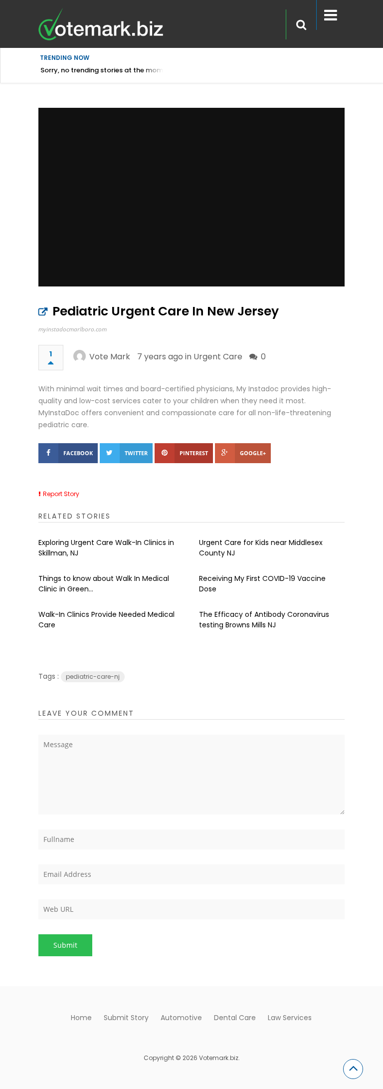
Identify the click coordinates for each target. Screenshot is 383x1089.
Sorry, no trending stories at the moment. (108, 70)
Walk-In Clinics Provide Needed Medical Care (106, 619)
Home (81, 1017)
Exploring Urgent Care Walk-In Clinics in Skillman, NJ (106, 548)
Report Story (61, 494)
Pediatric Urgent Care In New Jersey (165, 311)
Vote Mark (109, 356)
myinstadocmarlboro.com (72, 329)
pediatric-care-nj (93, 676)
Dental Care (235, 1017)
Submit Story (126, 1017)
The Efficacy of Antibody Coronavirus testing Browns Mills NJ (264, 619)
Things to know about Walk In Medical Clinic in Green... (103, 583)
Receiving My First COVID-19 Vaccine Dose (262, 583)
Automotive (181, 1017)
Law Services (290, 1017)
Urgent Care (217, 356)
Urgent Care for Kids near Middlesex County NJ (261, 548)
